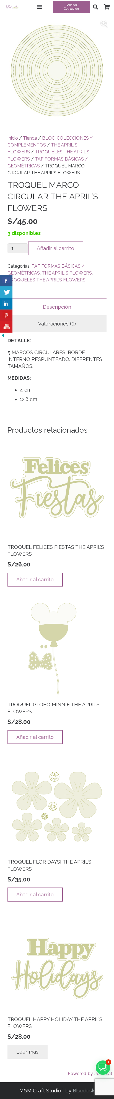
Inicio (12, 138)
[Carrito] (107, 7)
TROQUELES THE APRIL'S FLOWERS (46, 280)
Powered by (90, 1073)
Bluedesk (84, 1090)
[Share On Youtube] (6, 327)
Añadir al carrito (55, 248)
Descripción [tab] (57, 307)
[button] (95, 7)
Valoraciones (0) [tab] (57, 324)
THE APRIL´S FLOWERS (67, 273)
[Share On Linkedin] (6, 304)
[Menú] (39, 7)
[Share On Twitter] (6, 292)
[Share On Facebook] (6, 280)
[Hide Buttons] (3, 336)
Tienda (30, 138)
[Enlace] (12, 7)
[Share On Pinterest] (6, 315)
